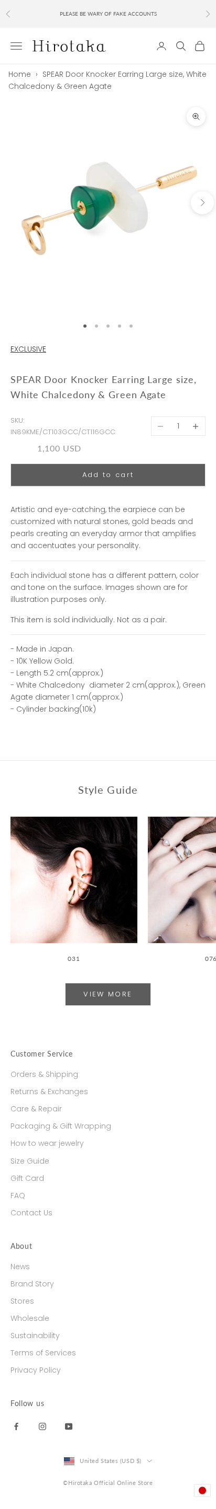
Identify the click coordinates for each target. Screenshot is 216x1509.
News (20, 1266)
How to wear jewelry (47, 1143)
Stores (22, 1301)
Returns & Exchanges (49, 1091)
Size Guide (29, 1161)
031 (74, 958)
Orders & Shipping (44, 1074)
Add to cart (108, 475)
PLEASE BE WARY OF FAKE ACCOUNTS (108, 13)
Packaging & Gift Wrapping (60, 1126)
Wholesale (29, 1318)
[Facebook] (16, 1426)
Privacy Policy (35, 1370)
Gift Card (27, 1178)
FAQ (17, 1195)
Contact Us (31, 1213)
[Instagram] (42, 1426)
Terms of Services (43, 1353)
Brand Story (32, 1284)
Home (19, 74)
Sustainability (35, 1335)
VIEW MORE (107, 994)
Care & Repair (36, 1109)
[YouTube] (68, 1426)
